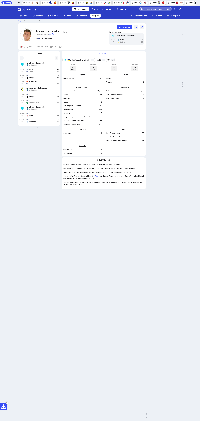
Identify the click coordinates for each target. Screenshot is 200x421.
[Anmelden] (180, 9)
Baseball (39, 16)
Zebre (97, 176)
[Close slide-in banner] (7, 403)
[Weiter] (198, 3)
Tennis (68, 16)
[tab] (104, 54)
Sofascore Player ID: (45, 34)
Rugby (94, 16)
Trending (8, 3)
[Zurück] (15, 3)
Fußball (26, 16)
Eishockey (83, 16)
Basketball (54, 16)
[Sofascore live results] (27, 9)
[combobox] (78, 60)
